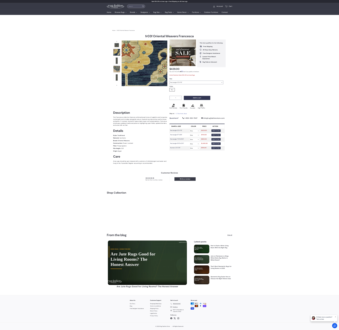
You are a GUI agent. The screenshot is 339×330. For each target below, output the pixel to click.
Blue (172, 90)
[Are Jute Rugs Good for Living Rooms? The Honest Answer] (147, 263)
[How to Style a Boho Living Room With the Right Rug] (201, 249)
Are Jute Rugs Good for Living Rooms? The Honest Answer (147, 286)
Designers (144, 12)
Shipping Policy (154, 308)
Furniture (195, 12)
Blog (131, 306)
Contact (225, 12)
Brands (133, 12)
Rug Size (156, 12)
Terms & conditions (155, 306)
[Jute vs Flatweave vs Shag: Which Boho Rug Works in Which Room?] (201, 259)
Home (109, 12)
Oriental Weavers (124, 141)
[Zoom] (144, 63)
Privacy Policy (154, 315)
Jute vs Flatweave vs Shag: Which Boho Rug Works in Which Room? (220, 258)
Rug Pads (168, 12)
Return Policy (153, 311)
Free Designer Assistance (137, 308)
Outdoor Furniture (211, 12)
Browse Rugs (120, 12)
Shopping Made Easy (155, 303)
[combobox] (136, 6)
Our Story (132, 303)
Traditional (121, 135)
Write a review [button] (185, 179)
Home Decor (182, 12)
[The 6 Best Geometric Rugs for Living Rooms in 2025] (201, 269)
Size (171, 79)
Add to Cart (216, 130)
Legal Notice (153, 313)
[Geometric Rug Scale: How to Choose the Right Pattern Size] (201, 280)
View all (229, 235)
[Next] (116, 84)
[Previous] (116, 41)
